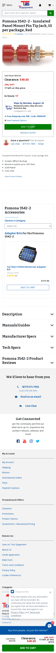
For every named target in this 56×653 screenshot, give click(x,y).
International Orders (12, 477)
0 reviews (19, 34)
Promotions (8, 513)
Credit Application (11, 554)
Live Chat (15, 143)
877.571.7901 (29, 143)
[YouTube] (25, 441)
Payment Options (10, 488)
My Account (8, 462)
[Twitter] (37, 441)
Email (40, 143)
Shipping (6, 467)
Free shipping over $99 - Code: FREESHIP (26, 116)
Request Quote (28, 133)
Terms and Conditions (13, 565)
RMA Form (7, 560)
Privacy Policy (8, 570)
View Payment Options (17, 120)
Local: (28, 391)
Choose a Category (15, 220)
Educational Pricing (25, 524)
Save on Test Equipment (14, 544)
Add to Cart (28, 287)
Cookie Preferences (11, 575)
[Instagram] (32, 441)
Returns (6, 472)
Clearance (7, 508)
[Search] (50, 13)
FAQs (4, 482)
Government (8, 524)
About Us (6, 549)
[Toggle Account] (40, 5)
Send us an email (30, 396)
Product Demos (10, 518)
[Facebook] (19, 441)
